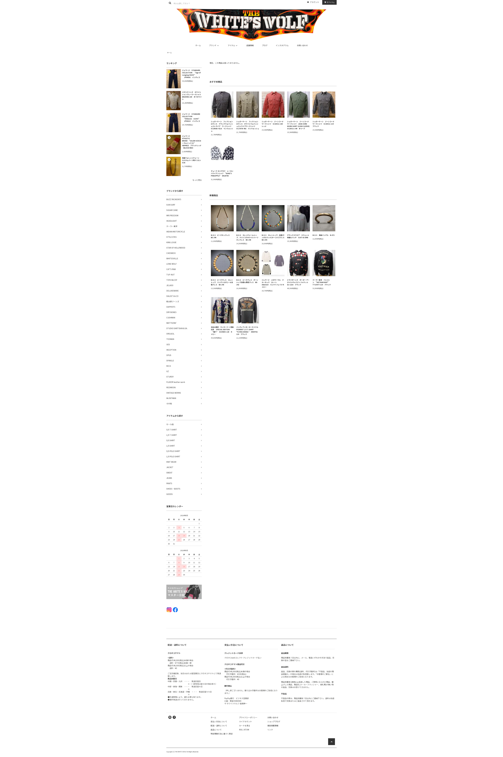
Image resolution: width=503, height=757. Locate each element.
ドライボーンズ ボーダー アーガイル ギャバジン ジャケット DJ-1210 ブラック (298, 282)
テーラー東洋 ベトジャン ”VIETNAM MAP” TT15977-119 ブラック (322, 282)
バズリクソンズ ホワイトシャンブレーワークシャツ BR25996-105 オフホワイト (192, 95)
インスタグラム (282, 45)
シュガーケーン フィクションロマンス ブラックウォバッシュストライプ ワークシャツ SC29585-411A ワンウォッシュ (222, 126)
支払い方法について (219, 721)
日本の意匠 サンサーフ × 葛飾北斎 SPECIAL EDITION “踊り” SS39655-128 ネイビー (222, 330)
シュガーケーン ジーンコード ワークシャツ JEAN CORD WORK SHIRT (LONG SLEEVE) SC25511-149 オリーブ (298, 125)
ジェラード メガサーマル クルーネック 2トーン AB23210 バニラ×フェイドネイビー (273, 283)
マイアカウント (245, 721)
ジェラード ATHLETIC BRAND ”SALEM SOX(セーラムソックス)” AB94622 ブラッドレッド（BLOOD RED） (191, 142)
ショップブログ (273, 721)
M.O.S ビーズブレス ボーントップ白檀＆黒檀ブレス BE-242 (247, 282)
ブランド (212, 45)
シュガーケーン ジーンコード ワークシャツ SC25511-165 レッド (273, 123)
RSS (240, 729)
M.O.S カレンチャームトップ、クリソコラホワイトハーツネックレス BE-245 (247, 237)
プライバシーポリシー (248, 717)
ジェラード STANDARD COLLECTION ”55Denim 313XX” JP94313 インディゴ (191, 117)
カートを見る (244, 725)
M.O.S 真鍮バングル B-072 (323, 235)
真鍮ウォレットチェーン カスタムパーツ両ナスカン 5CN (192, 160)
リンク (270, 729)
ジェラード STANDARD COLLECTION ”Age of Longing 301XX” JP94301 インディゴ (191, 73)
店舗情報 (250, 45)
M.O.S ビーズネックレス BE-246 (221, 236)
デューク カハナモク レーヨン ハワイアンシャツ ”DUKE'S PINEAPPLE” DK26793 (222, 173)
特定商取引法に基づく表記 (222, 733)
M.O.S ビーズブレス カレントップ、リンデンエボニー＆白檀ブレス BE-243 (222, 282)
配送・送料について (219, 725)
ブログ (264, 45)
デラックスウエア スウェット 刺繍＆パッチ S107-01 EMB (298, 236)
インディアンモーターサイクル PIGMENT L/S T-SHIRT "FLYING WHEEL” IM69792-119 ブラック (247, 330)
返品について (216, 729)
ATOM (246, 729)
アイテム (331, 2)
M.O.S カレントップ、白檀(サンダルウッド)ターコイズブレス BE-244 (273, 237)
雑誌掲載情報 (272, 725)
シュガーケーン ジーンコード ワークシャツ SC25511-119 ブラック (324, 123)
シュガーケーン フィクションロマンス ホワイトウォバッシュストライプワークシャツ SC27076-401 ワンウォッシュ (247, 125)
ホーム (198, 45)
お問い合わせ (302, 45)
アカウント (314, 2)
